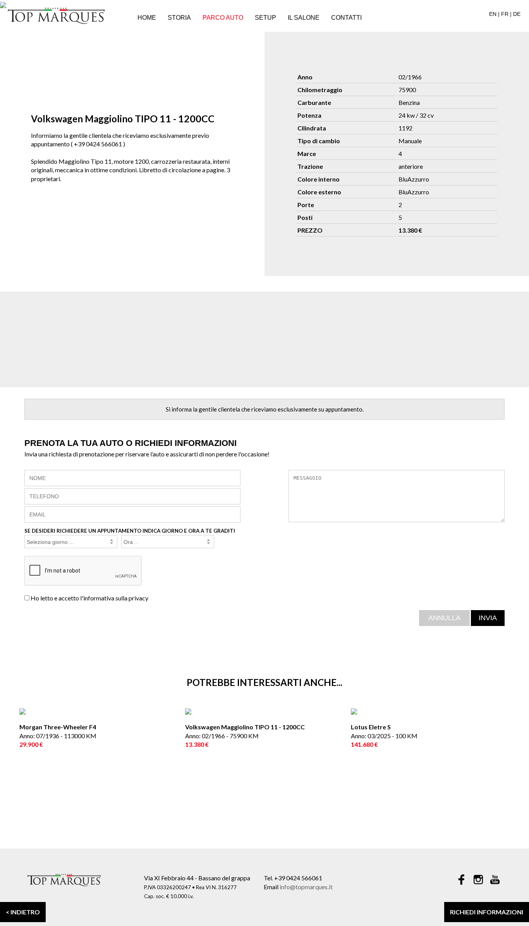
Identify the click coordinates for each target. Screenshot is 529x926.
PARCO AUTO (223, 17)
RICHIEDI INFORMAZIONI (486, 912)
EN (492, 14)
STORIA (179, 17)
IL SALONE (303, 17)
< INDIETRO (23, 912)
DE (516, 14)
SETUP (265, 17)
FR (504, 14)
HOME (146, 17)
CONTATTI (346, 17)
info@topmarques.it (306, 886)
